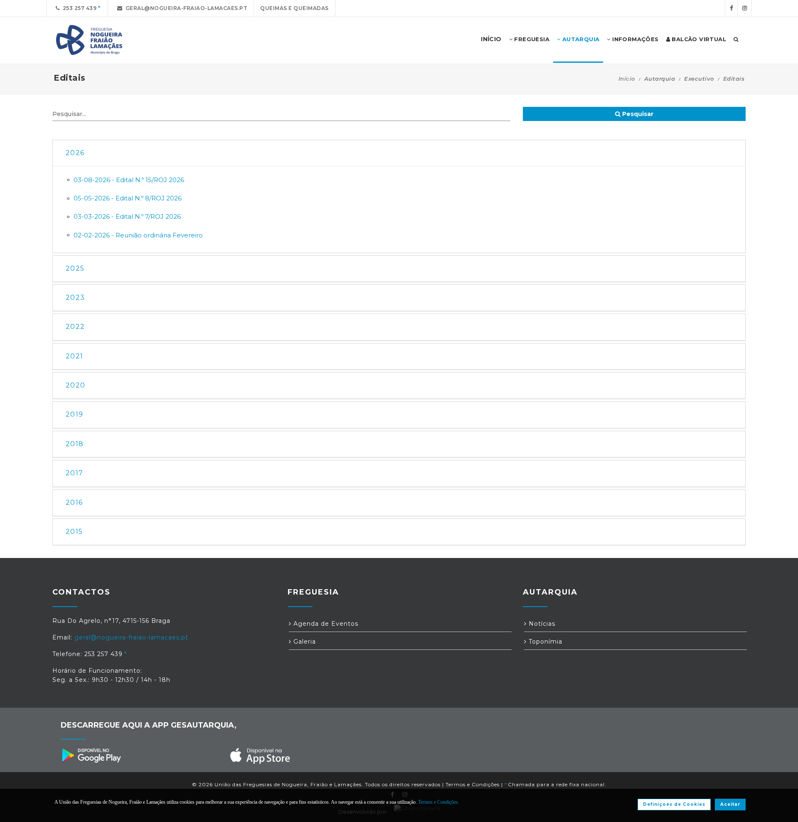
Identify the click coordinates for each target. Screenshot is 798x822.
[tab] (399, 153)
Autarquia (579, 39)
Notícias (541, 623)
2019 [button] (74, 414)
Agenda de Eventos (324, 623)
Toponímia (544, 641)
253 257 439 (78, 8)
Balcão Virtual (698, 39)
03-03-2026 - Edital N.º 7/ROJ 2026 (127, 216)
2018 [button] (75, 444)
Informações (635, 39)
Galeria (303, 641)
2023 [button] (75, 297)
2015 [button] (74, 532)
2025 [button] (75, 268)
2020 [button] (75, 385)
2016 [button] (74, 502)
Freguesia (530, 39)
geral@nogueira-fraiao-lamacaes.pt (185, 8)
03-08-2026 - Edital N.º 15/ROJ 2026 (129, 180)
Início (626, 78)
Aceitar (730, 804)
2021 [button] (74, 356)
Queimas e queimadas (294, 8)
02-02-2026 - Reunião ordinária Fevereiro (138, 235)
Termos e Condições (473, 784)
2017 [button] (74, 473)
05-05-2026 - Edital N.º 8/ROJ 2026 (128, 198)
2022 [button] (75, 327)
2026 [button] (75, 153)
